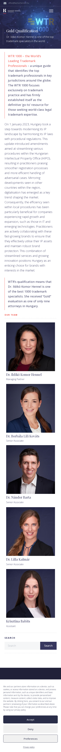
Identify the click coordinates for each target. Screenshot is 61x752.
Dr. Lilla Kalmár (18, 559)
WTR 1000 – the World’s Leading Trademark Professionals (24, 61)
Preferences (31, 738)
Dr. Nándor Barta (18, 497)
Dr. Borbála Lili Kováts (22, 436)
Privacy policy (29, 747)
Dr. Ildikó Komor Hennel (24, 374)
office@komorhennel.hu (18, 3)
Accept (30, 719)
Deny (31, 729)
